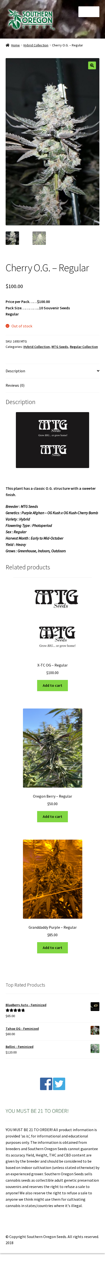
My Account (17, 1262)
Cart (81, 1258)
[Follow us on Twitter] (59, 1088)
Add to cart (52, 685)
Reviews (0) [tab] (15, 385)
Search (52, 1262)
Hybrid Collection (35, 45)
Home (15, 45)
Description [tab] (15, 370)
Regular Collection (84, 346)
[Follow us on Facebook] (46, 1088)
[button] (92, 65)
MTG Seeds (60, 346)
